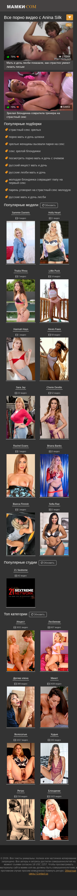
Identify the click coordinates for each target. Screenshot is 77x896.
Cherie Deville (54, 387)
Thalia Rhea (20, 270)
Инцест (21, 621)
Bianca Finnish (21, 504)
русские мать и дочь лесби (27, 197)
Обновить (50, 205)
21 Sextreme (21, 570)
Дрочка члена (20, 678)
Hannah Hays (20, 329)
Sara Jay (20, 387)
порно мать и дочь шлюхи (26, 136)
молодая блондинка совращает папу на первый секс (36, 181)
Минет (54, 678)
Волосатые (20, 734)
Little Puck (54, 270)
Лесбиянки (54, 621)
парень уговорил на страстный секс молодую (40, 190)
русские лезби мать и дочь (27, 172)
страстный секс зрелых (25, 129)
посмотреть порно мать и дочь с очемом (36, 158)
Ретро (20, 790)
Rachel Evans (20, 445)
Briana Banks (54, 445)
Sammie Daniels (21, 212)
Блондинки (54, 790)
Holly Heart (54, 212)
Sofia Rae (54, 504)
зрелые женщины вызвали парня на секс (37, 144)
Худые (54, 734)
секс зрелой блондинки (24, 151)
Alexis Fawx (54, 329)
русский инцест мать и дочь (28, 165)
